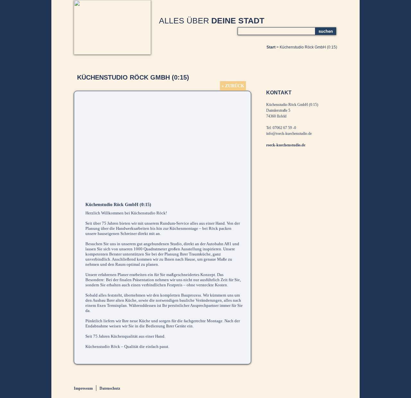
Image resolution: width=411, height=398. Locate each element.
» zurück (233, 85)
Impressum (83, 388)
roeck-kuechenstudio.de (285, 145)
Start (271, 47)
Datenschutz (110, 388)
